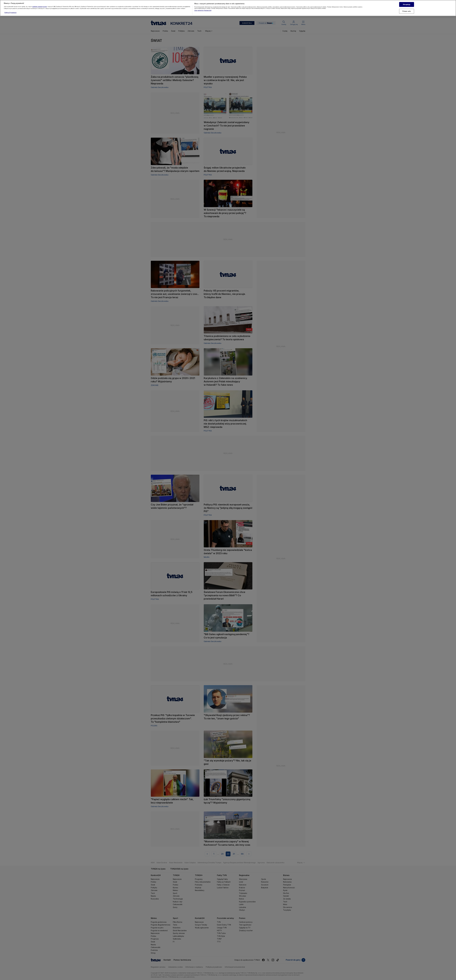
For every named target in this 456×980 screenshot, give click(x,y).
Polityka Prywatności (10, 12)
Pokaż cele (406, 11)
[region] (228, 8)
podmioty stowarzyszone (39, 6)
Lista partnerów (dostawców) (202, 10)
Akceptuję (406, 4)
